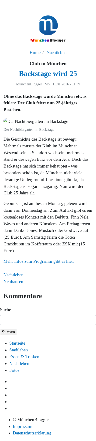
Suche (5, 309)
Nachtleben (57, 52)
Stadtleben (18, 349)
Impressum (22, 426)
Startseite (17, 343)
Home (35, 52)
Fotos (14, 370)
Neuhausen (13, 281)
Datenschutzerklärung (32, 432)
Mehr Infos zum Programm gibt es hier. (38, 261)
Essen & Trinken (24, 356)
